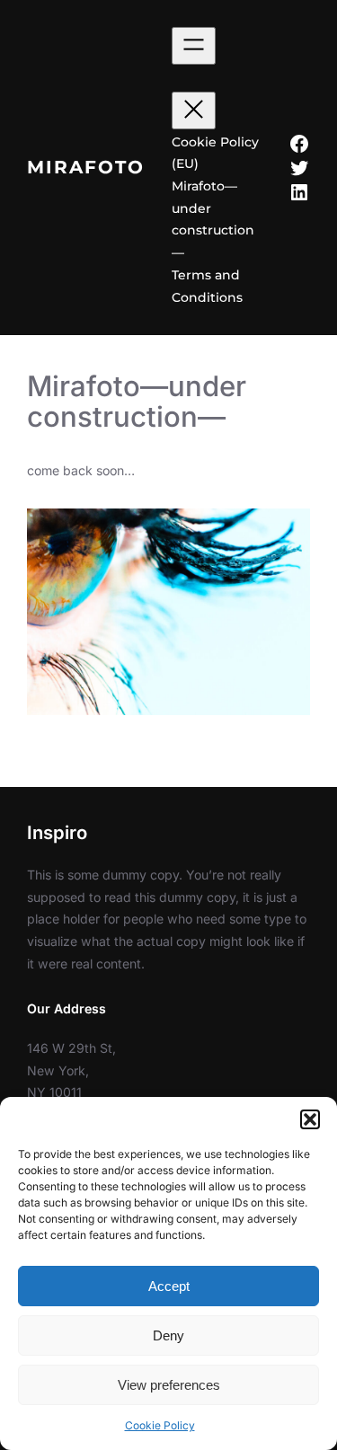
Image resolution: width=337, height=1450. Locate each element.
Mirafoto (86, 166)
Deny (168, 1335)
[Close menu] (194, 110)
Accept (169, 1286)
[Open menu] (194, 46)
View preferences (169, 1385)
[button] (310, 1119)
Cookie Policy (160, 1425)
